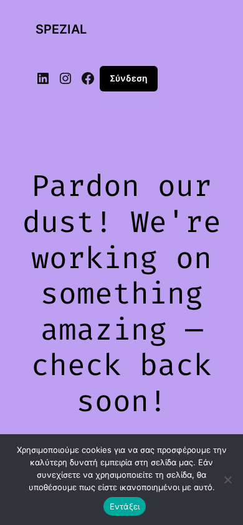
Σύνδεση (129, 78)
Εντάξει (125, 506)
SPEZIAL (61, 29)
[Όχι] (227, 479)
